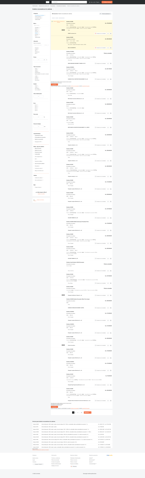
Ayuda (34, 459)
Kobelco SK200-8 (70, 67)
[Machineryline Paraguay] (38, 2)
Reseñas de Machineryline (56, 463)
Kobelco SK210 (69, 133)
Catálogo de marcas (55, 465)
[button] (108, 33)
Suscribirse (54, 84)
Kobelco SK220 (69, 37)
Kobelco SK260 (69, 192)
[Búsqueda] (52, 2)
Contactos (34, 461)
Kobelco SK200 (69, 88)
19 (81, 412)
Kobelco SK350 (69, 21)
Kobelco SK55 (35, 434)
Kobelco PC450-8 (70, 51)
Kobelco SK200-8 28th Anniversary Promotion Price (77, 221)
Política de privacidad (55, 459)
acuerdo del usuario (85, 408)
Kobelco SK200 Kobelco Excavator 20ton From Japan (78, 299)
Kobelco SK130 (36, 447)
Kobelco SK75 (35, 426)
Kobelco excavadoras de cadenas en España (40, 449)
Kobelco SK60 (35, 439)
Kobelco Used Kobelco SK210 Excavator (75, 262)
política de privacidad (74, 408)
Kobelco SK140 (69, 274)
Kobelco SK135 (69, 164)
